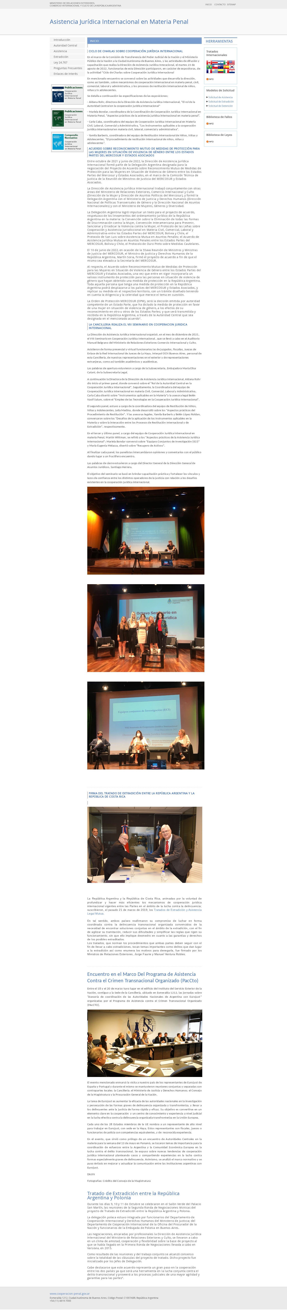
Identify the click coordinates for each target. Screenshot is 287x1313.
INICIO (208, 4)
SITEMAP (231, 4)
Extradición (61, 57)
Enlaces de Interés (66, 74)
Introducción (62, 40)
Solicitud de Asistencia (220, 97)
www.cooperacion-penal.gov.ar (70, 1293)
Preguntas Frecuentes (68, 68)
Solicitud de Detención (220, 106)
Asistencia (60, 51)
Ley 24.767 (60, 62)
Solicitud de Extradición (221, 101)
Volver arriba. (143, 1311)
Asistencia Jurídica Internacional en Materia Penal (119, 22)
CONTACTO (220, 4)
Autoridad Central (65, 45)
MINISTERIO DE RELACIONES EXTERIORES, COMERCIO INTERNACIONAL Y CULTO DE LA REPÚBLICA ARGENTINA (85, 4)
